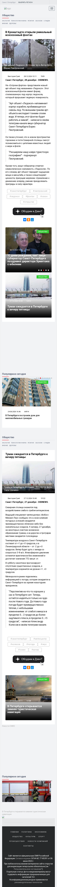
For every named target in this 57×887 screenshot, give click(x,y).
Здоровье (12, 23)
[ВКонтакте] (24, 219)
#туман (21, 649)
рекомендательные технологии (28, 882)
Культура (30, 837)
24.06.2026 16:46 (14, 412)
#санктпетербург (18, 191)
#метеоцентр (40, 639)
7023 (28, 250)
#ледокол (14, 196)
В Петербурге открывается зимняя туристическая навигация (24, 709)
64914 (26, 412)
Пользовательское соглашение (27, 869)
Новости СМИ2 (8, 726)
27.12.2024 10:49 (16, 301)
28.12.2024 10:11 (30, 76)
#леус (44, 644)
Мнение (5, 23)
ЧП (45, 785)
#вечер (35, 649)
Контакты (28, 846)
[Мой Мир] (32, 219)
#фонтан (30, 196)
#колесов (15, 644)
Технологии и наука (18, 21)
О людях (47, 21)
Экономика (41, 832)
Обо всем (38, 21)
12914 (28, 301)
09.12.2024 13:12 (16, 250)
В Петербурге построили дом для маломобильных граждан (22, 416)
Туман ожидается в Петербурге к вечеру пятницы (27, 308)
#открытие (28, 202)
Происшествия (17, 841)
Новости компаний (38, 841)
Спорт (41, 837)
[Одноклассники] (28, 219)
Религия (31, 21)
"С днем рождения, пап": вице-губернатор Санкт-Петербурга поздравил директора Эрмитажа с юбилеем (28, 260)
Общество (42, 232)
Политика (26, 832)
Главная (14, 832)
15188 (28, 701)
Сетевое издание (23, 858)
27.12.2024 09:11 (16, 701)
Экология (6, 21)
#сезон (43, 196)
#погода (30, 644)
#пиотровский (40, 191)
